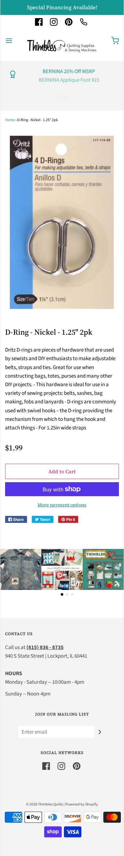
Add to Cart (62, 471)
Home (10, 120)
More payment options (62, 505)
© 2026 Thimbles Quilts (44, 804)
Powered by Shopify (81, 804)
